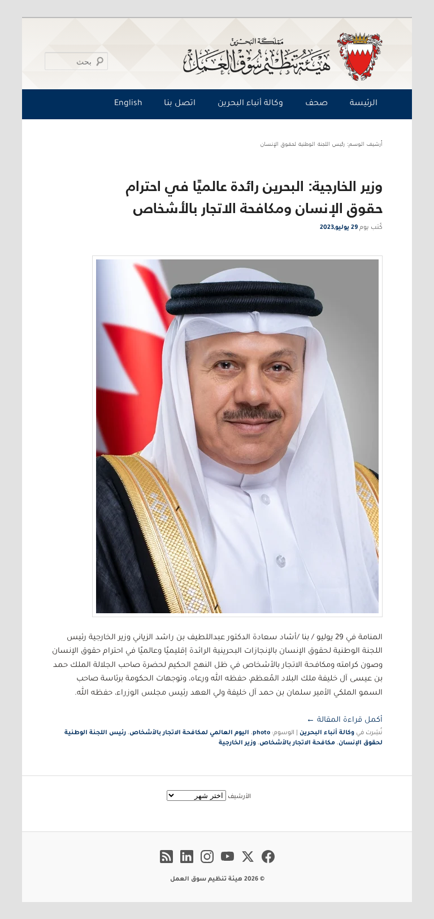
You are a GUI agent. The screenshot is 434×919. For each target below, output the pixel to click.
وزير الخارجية (237, 743)
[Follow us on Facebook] (268, 864)
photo (261, 733)
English (128, 104)
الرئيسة (363, 104)
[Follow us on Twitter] (247, 864)
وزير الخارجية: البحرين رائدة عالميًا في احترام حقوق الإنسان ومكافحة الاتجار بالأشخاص (254, 197)
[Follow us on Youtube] (227, 864)
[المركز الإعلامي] (219, 56)
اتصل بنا (180, 104)
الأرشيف (239, 797)
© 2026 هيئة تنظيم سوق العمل (217, 879)
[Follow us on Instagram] (207, 864)
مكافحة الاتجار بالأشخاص (297, 743)
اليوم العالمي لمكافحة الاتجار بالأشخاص (189, 733)
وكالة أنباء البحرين (250, 104)
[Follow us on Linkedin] (186, 864)
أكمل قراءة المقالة (344, 720)
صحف (316, 104)
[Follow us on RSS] (166, 864)
